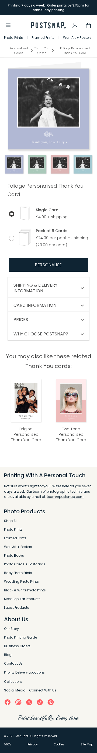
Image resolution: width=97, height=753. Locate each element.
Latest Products (16, 607)
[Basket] (88, 25)
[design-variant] (14, 164)
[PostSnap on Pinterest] (50, 702)
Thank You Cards (41, 50)
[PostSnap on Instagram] (18, 702)
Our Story (11, 628)
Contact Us (13, 663)
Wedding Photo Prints (21, 581)
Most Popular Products (22, 599)
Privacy (32, 744)
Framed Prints (43, 38)
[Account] (75, 25)
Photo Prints (13, 38)
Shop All (10, 520)
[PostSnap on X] (29, 702)
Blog (8, 654)
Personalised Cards (18, 50)
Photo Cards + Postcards (24, 564)
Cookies (59, 744)
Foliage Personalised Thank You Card (75, 50)
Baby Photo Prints (18, 573)
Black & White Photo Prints (25, 590)
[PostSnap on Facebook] (7, 702)
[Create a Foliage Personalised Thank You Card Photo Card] (48, 109)
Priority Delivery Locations (24, 672)
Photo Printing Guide (20, 637)
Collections (13, 681)
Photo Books (14, 555)
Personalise (48, 265)
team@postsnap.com (65, 496)
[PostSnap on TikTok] (39, 702)
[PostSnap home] (48, 25)
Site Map (87, 744)
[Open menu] (8, 25)
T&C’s (7, 744)
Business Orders (17, 646)
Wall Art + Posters (77, 38)
